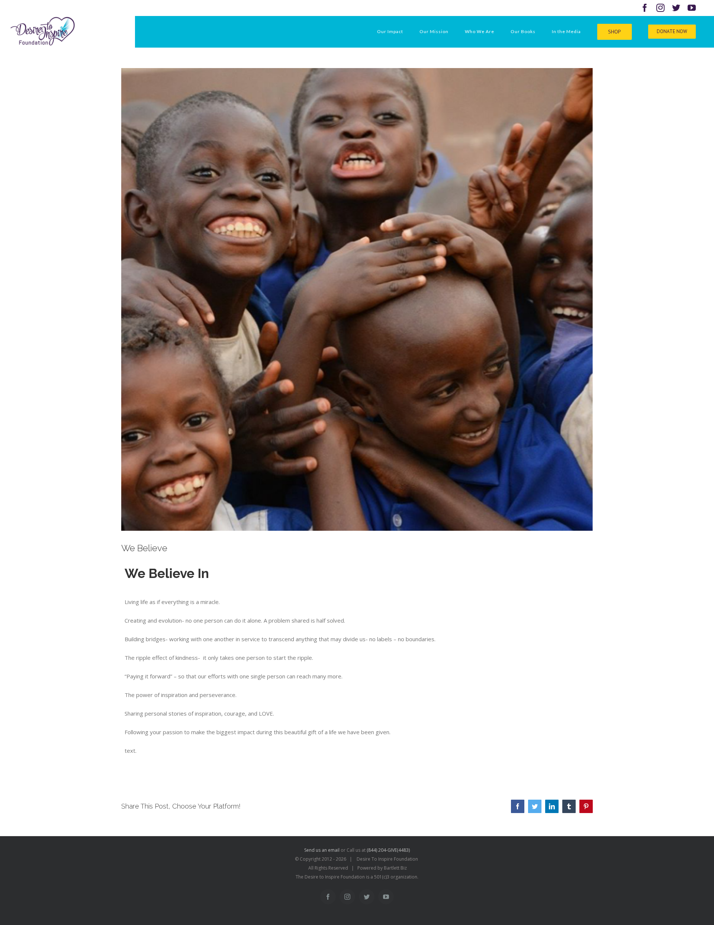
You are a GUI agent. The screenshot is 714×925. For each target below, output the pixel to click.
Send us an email (322, 850)
